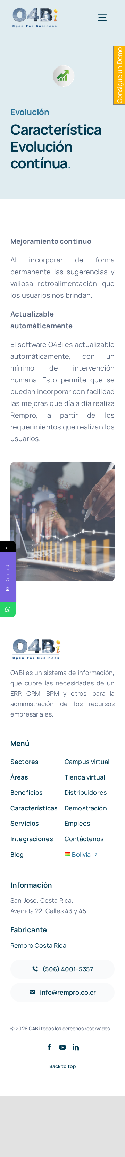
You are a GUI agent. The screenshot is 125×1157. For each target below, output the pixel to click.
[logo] (35, 10)
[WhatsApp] (8, 609)
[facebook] (49, 1047)
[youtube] (62, 1047)
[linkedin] (76, 1047)
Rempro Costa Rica (38, 945)
